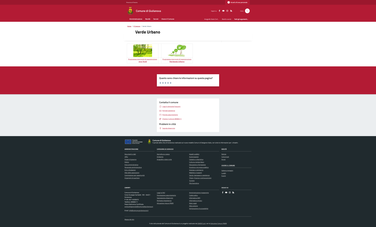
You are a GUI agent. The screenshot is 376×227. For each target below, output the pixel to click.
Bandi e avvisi (226, 19)
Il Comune (136, 26)
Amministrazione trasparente (199, 193)
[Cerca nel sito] (247, 11)
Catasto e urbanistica (196, 159)
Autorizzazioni (194, 157)
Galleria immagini (227, 170)
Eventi (223, 176)
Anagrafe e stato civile (164, 159)
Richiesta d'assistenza (164, 200)
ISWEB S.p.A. (201, 223)
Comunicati (225, 157)
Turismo (191, 180)
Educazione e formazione (197, 165)
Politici (127, 162)
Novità (224, 149)
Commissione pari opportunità (135, 175)
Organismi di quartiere (132, 178)
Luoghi (223, 173)
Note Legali (193, 203)
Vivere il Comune (228, 165)
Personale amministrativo (133, 167)
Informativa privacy (195, 200)
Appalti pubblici (194, 154)
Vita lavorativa (194, 183)
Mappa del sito (129, 219)
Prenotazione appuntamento (166, 195)
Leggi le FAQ (161, 193)
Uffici (126, 157)
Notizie (223, 154)
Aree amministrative (131, 165)
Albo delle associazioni (132, 173)
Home (129, 26)
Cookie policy (193, 195)
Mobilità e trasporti (195, 173)
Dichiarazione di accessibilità (198, 208)
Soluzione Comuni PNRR (219, 223)
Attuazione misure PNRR (165, 203)
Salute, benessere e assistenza (199, 175)
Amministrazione (131, 149)
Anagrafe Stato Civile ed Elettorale (212, 19)
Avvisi (223, 159)
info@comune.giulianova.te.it (138, 210)
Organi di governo (130, 159)
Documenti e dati (130, 154)
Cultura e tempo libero (196, 162)
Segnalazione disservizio (165, 198)
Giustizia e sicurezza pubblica (199, 167)
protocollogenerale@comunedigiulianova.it (139, 206)
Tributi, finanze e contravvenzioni (200, 178)
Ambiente (160, 157)
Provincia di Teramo (131, 2)
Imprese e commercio (196, 170)
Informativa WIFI (194, 198)
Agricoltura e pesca (163, 154)
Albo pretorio (193, 206)
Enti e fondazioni (130, 170)
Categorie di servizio (165, 149)
